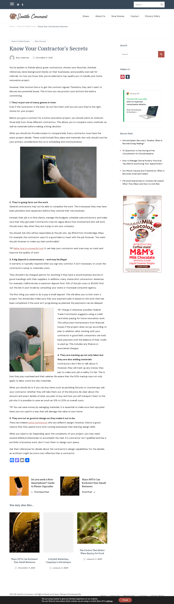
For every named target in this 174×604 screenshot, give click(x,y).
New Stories (117, 16)
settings (109, 601)
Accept (125, 600)
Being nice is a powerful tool (28, 248)
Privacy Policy (152, 16)
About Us (100, 16)
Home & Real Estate (20, 41)
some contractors (37, 422)
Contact (135, 16)
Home (86, 16)
